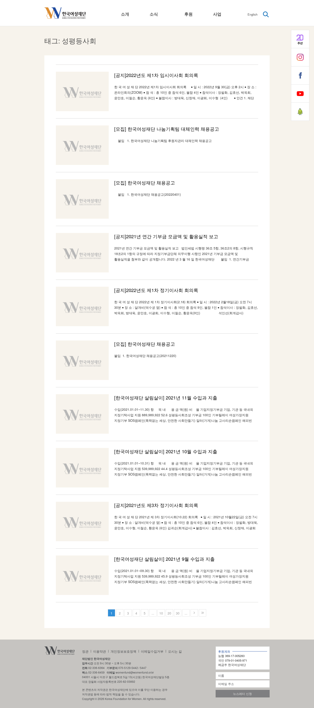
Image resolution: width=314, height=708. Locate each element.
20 (169, 613)
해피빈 (300, 112)
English (252, 14)
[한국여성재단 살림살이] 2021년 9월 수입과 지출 (164, 558)
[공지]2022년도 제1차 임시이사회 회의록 (156, 75)
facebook (300, 75)
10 (161, 613)
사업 (217, 14)
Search (266, 14)
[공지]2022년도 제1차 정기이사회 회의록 (156, 290)
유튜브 (300, 93)
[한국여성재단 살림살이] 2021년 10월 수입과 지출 (165, 451)
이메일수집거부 (152, 651)
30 (178, 613)
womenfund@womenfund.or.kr (135, 672)
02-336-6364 (96, 668)
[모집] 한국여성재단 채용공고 (144, 182)
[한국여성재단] (65, 13)
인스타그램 (300, 57)
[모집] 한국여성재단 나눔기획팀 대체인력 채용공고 (166, 128)
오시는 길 (175, 651)
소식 (154, 14)
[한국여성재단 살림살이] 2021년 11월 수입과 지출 (165, 397)
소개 (125, 14)
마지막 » (202, 613)
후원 (188, 14)
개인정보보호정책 (123, 651)
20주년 (300, 39)
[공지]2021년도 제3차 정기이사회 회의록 (156, 505)
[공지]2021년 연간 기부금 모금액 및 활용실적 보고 (166, 236)
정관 (85, 651)
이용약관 (99, 651)
